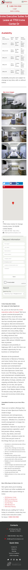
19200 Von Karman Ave (11, 499)
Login (15, 9)
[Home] (7, 2)
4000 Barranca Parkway (11, 501)
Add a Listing (14, 11)
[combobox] (14, 262)
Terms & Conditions (14, 553)
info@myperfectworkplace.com (12, 232)
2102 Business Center (10, 497)
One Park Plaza (9, 503)
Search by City (7, 291)
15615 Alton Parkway (10, 506)
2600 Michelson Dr (10, 504)
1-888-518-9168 (15, 6)
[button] (6, 183)
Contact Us (14, 547)
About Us (14, 549)
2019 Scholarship (14, 555)
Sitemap (14, 551)
